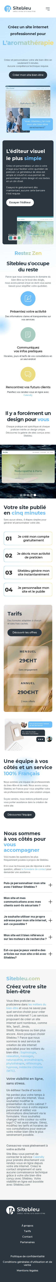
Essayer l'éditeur (20, 202)
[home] (19, 8)
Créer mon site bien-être (28, 74)
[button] (48, 8)
